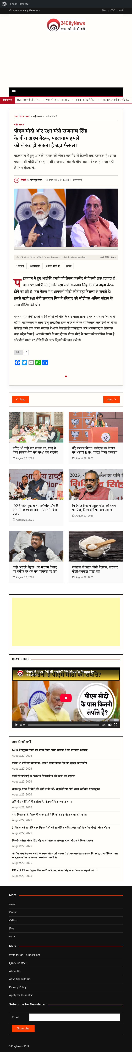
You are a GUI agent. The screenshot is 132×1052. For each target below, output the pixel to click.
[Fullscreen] (115, 725)
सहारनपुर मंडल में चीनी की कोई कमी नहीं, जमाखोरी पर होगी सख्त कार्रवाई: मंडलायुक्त (115, 100)
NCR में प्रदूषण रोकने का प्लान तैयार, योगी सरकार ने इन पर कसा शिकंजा (28, 100)
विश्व (11, 928)
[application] (66, 697)
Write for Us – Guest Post (24, 954)
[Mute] (110, 725)
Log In (13, 3)
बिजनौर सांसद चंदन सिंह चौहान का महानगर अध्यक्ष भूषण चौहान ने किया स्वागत (52, 841)
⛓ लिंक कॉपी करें (53, 266)
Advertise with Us (19, 979)
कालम (12, 904)
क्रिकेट (13, 912)
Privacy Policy (17, 987)
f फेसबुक (20, 266)
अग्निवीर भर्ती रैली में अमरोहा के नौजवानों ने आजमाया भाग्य (42, 802)
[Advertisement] (66, 57)
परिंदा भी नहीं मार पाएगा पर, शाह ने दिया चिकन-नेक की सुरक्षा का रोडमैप (58, 100)
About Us (14, 971)
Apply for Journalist (20, 995)
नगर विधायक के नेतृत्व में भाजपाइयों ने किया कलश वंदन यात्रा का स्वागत (49, 815)
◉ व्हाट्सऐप (35, 266)
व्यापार (12, 936)
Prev (22, 399)
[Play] (16, 725)
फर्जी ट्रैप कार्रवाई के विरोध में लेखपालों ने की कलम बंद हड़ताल (86, 100)
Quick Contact (17, 963)
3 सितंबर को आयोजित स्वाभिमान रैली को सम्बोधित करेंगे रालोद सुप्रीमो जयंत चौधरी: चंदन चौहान (61, 828)
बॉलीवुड (13, 920)
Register (24, 3)
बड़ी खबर (37, 116)
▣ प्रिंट (69, 266)
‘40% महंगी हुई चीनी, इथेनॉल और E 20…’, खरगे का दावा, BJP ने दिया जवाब (35, 510)
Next (109, 399)
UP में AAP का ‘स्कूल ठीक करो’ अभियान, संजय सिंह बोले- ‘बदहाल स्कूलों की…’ (54, 871)
